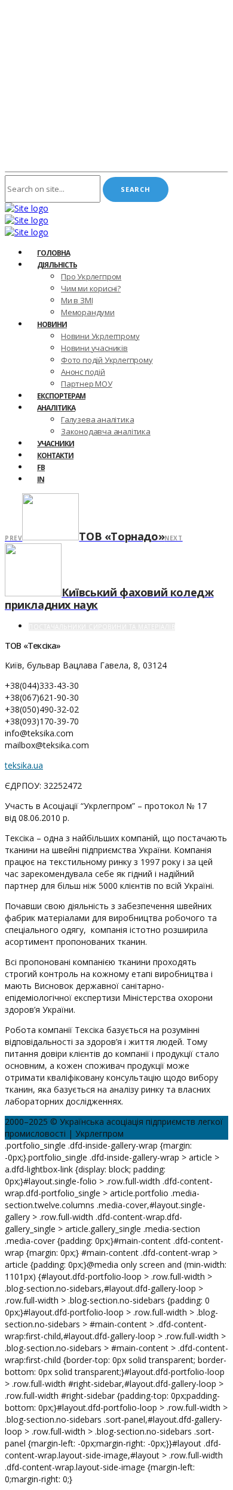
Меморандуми (88, 312)
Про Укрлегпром (91, 276)
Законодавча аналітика (106, 431)
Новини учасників (94, 348)
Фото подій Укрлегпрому (107, 359)
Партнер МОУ (86, 383)
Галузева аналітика (97, 419)
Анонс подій (83, 371)
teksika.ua (24, 765)
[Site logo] (26, 208)
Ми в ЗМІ (77, 300)
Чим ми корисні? (91, 288)
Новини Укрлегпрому (100, 336)
